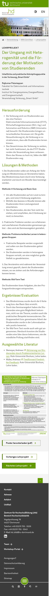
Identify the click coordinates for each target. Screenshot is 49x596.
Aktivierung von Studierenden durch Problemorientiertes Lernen (25, 353)
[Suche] (13, 586)
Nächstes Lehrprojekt (16, 465)
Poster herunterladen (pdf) (19, 443)
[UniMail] (36, 586)
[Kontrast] (35, 12)
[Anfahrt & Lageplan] (24, 586)
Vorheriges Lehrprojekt (17, 457)
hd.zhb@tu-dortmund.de (22, 532)
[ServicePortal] (30, 586)
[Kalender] (19, 586)
